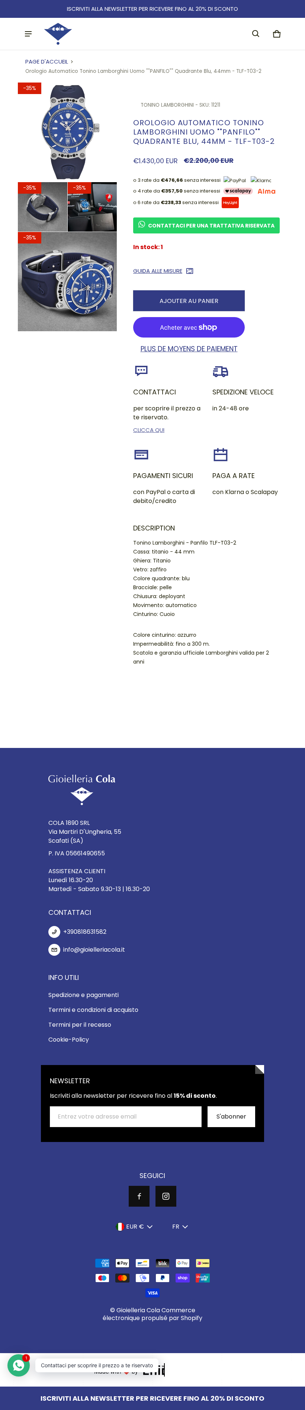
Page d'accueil (46, 61)
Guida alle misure (157, 271)
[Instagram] (165, 1196)
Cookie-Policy (68, 1039)
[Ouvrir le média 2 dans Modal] (67, 132)
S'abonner (231, 1116)
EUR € (135, 1226)
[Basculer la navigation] (28, 33)
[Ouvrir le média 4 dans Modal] (92, 207)
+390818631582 (84, 931)
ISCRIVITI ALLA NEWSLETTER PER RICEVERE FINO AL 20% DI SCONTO (152, 9)
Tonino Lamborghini (167, 105)
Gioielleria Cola (138, 1310)
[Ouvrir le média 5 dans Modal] (67, 281)
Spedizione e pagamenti (83, 995)
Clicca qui (148, 430)
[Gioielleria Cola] (58, 34)
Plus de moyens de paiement (189, 349)
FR (175, 1226)
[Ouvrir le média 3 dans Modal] (42, 207)
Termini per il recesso (79, 1024)
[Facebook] (139, 1196)
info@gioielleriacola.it (94, 949)
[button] (255, 33)
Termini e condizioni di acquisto (93, 1010)
